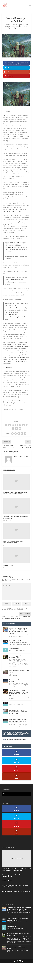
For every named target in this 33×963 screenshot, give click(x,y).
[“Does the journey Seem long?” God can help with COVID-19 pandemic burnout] (5, 721)
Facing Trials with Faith (21, 724)
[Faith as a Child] (16, 555)
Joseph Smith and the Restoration (18, 939)
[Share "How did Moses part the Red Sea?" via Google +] (13, 425)
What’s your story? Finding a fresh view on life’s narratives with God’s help (18, 711)
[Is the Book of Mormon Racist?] (5, 704)
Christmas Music (7, 881)
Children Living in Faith (21, 683)
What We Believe (13, 29)
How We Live (12, 726)
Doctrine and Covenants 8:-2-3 (12, 211)
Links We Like (19, 704)
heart (18, 245)
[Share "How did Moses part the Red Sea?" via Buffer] (27, 425)
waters (10, 317)
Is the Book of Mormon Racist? (18, 703)
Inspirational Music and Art (23, 644)
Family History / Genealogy (19, 938)
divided (20, 317)
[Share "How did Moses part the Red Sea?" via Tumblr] (16, 425)
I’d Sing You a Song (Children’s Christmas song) (16, 891)
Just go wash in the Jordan (16, 344)
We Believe (11, 698)
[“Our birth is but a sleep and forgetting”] (5, 681)
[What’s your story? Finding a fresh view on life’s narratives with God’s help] (5, 711)
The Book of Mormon (21, 674)
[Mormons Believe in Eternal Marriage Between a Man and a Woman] (16, 482)
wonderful (10, 353)
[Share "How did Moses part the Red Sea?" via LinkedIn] (23, 425)
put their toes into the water (16, 357)
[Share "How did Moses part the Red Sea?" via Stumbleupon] (13, 428)
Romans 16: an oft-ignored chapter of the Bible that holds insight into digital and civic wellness (18, 693)
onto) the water (15, 359)
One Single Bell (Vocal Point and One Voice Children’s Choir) (15, 886)
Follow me (9, 367)
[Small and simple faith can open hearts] (5, 672)
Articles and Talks (20, 650)
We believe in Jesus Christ (17, 636)
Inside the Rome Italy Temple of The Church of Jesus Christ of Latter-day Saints (16, 869)
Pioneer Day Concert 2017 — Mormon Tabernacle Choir (13, 875)
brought (13, 280)
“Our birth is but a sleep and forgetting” (17, 680)
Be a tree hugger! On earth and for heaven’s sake (18, 656)
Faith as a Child (8, 565)
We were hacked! (14, 648)
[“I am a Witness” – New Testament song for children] (5, 642)
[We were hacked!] (5, 650)
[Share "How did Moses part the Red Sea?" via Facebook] (6, 425)
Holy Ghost (12, 247)
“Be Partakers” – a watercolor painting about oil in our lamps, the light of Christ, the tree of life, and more (18, 630)
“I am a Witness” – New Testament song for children (18, 641)
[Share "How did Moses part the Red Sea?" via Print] (20, 428)
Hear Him (18, 376)
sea (12, 305)
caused (14, 308)
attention (15, 353)
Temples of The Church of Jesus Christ (17, 940)
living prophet (16, 378)
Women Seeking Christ (17, 25)
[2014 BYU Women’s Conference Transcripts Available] (16, 531)
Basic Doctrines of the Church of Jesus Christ (18, 659)
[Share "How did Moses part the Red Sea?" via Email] (16, 428)
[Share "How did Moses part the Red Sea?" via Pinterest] (20, 425)
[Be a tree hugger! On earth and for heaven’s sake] (5, 657)
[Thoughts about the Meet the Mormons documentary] (16, 506)
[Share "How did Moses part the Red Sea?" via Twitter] (9, 425)
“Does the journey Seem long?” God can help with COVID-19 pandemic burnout (18, 721)
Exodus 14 (6, 115)
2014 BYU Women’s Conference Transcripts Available (13, 541)
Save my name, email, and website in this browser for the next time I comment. (14, 608)
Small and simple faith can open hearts (19, 671)
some (5, 353)
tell (17, 243)
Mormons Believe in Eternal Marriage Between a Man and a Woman (15, 493)
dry (9, 314)
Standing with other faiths (22, 697)
